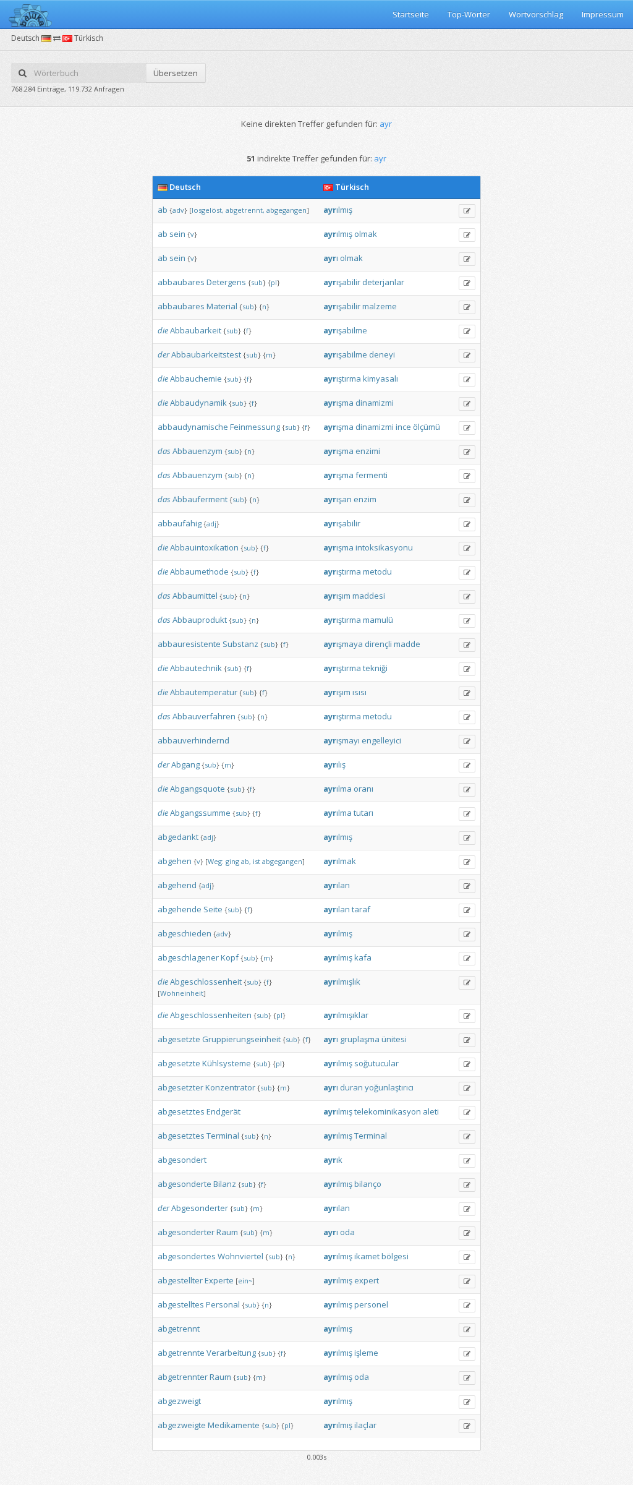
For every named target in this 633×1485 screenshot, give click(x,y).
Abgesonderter (199, 1207)
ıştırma (342, 378)
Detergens (226, 282)
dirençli (378, 643)
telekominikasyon (387, 1111)
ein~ (245, 1280)
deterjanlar (383, 282)
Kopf (230, 957)
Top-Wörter (469, 14)
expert (366, 1280)
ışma (338, 402)
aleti (431, 1111)
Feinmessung (255, 426)
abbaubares (181, 282)
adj (211, 523)
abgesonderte (184, 1183)
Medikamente (234, 1425)
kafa (363, 957)
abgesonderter (186, 1232)
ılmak (339, 861)
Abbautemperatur (203, 692)
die (163, 330)
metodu (377, 571)
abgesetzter (180, 1087)
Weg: (216, 861)
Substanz (240, 643)
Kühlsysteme (226, 1063)
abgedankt (178, 836)
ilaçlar (365, 1425)
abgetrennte (181, 1352)
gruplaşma (360, 1039)
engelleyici (381, 740)
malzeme (379, 306)
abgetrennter (183, 1376)
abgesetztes (181, 1111)
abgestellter (180, 1280)
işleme (366, 1352)
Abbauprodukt (199, 619)
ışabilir (341, 282)
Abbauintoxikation (204, 547)
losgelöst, (208, 210)
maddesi (368, 595)
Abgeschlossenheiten (211, 1015)
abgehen (175, 861)
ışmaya (343, 643)
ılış (334, 764)
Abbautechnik (196, 668)
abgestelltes (181, 1304)
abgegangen (286, 210)
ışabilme (345, 330)
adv (178, 210)
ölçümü (426, 426)
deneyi (382, 354)
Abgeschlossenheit (206, 981)
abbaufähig (180, 523)
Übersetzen (175, 73)
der (163, 354)
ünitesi (394, 1039)
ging (232, 861)
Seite (213, 909)
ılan (336, 885)
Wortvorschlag (536, 14)
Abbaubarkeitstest (206, 354)
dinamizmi (374, 402)
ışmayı (341, 740)
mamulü (378, 619)
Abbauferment (199, 499)
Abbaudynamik (198, 402)
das (164, 450)
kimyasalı (380, 378)
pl (274, 282)
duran (351, 1087)
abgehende (180, 909)
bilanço (367, 1183)
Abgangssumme (200, 812)
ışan (337, 499)
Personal (223, 1304)
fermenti (371, 475)
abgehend (177, 885)
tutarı (363, 812)
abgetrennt (179, 1328)
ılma (337, 788)
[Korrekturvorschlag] (467, 211)
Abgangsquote (197, 788)
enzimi (367, 450)
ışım (336, 595)
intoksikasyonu (384, 547)
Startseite (411, 14)
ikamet (367, 1256)
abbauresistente (189, 643)
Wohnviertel (240, 1256)
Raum (227, 1232)
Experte (219, 1280)
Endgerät (223, 1111)
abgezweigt (179, 1400)
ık (332, 1159)
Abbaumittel (195, 595)
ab (163, 209)
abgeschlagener (188, 957)
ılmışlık (341, 981)
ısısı (359, 692)
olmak (365, 233)
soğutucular (376, 1063)
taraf (361, 909)
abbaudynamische (193, 426)
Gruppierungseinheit (241, 1039)
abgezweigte (182, 1425)
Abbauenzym (197, 450)
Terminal (222, 1135)
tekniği (375, 668)
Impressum (603, 14)
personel (371, 1304)
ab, (246, 861)
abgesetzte (179, 1039)
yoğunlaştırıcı (389, 1087)
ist (256, 861)
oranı (363, 788)
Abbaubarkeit (195, 330)
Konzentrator (230, 1087)
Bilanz (224, 1183)
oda (347, 1232)
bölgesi (395, 1256)
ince (403, 426)
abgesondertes (187, 1256)
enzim (365, 499)
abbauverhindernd (193, 740)
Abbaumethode (199, 571)
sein (177, 233)
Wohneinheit (181, 993)
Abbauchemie (196, 378)
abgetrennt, (245, 210)
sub (257, 282)
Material (221, 306)
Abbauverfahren (204, 716)
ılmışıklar (345, 1015)
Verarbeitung (231, 1352)
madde (407, 643)
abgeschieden (184, 933)
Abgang (185, 764)
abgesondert (182, 1159)
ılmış (337, 209)
